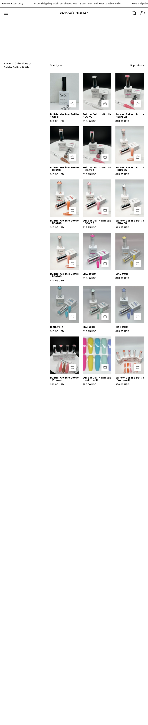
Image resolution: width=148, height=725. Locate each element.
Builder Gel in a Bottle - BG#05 (129, 168)
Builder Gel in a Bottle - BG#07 (97, 222)
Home (7, 63)
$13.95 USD (89, 121)
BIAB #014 (122, 327)
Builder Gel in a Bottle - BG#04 (97, 168)
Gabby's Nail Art (74, 13)
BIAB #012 (56, 327)
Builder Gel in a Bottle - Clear (64, 115)
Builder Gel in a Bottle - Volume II (129, 379)
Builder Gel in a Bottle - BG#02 (129, 115)
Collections (21, 63)
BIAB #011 (121, 274)
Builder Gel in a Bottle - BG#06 (64, 222)
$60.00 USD (57, 384)
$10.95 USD (57, 121)
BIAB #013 (89, 327)
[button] (133, 13)
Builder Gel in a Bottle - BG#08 (129, 222)
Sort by (54, 65)
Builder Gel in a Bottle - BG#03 (64, 168)
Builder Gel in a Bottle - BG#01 (97, 115)
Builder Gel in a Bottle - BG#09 (64, 275)
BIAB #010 (89, 274)
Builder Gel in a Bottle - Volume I (64, 379)
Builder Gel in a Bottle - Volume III (97, 379)
